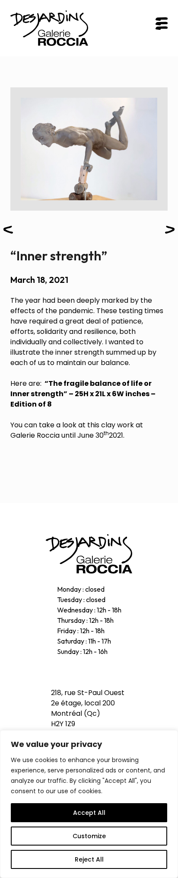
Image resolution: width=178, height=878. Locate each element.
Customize (89, 836)
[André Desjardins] (89, 554)
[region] (89, 804)
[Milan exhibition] (170, 231)
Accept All (89, 812)
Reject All (89, 859)
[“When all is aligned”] (8, 231)
